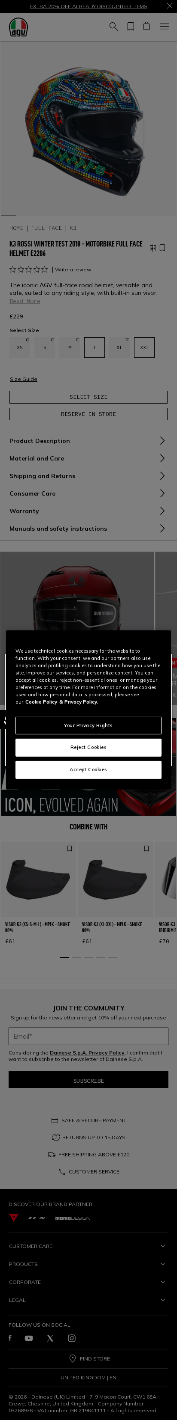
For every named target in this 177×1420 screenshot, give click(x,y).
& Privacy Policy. (78, 702)
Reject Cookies (88, 747)
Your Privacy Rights (88, 725)
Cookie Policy (41, 702)
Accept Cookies (88, 769)
